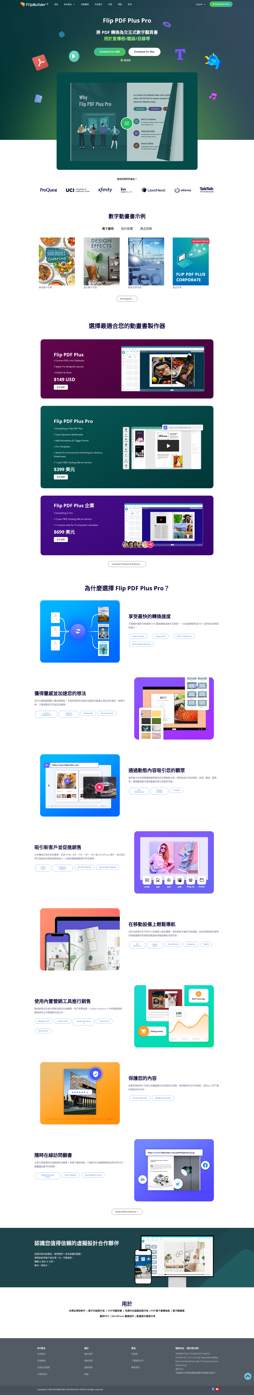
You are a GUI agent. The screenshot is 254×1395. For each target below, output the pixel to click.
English (199, 4)
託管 (110, 4)
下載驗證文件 (137, 1360)
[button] (138, 636)
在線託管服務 (43, 1367)
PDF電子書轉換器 (160, 1311)
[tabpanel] (127, 264)
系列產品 (68, 4)
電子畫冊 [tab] (108, 228)
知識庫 (134, 1354)
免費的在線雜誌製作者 (136, 1311)
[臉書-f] (213, 1389)
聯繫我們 (135, 1367)
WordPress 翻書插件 (123, 1316)
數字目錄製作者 (96, 1311)
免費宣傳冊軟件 (77, 1311)
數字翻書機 (178, 1311)
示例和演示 (42, 1374)
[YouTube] (217, 1389)
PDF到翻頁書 (115, 1311)
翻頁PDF (104, 1316)
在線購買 (85, 4)
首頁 (56, 4)
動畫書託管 (39, 1166)
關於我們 (88, 1354)
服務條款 (88, 1367)
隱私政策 (88, 1360)
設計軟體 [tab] (127, 228)
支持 (130, 4)
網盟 (86, 1374)
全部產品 (41, 1354)
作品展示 (98, 4)
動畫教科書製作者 (146, 1316)
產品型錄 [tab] (146, 228)
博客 (120, 4)
